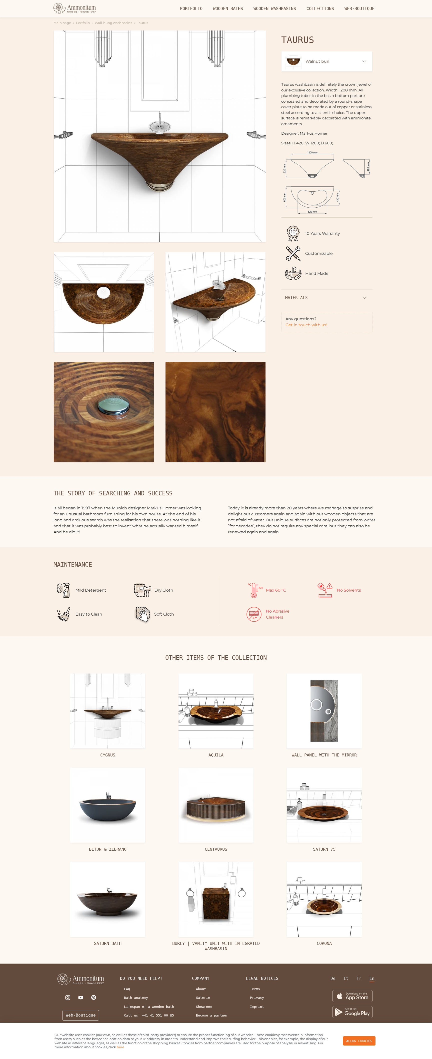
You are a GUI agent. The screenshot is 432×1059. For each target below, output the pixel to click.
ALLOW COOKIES (359, 1041)
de (333, 978)
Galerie (203, 998)
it (346, 978)
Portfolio (191, 8)
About (201, 989)
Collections (320, 8)
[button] (160, 136)
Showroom (204, 1007)
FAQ (127, 989)
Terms (255, 989)
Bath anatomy (136, 998)
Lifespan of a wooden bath (149, 1007)
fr (359, 978)
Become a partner (212, 1015)
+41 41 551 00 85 (158, 1015)
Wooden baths (228, 8)
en (372, 978)
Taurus (142, 23)
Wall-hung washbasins (113, 23)
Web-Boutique (359, 8)
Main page (62, 23)
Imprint (257, 1007)
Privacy (257, 998)
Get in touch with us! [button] (306, 325)
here (120, 1047)
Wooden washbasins (275, 8)
